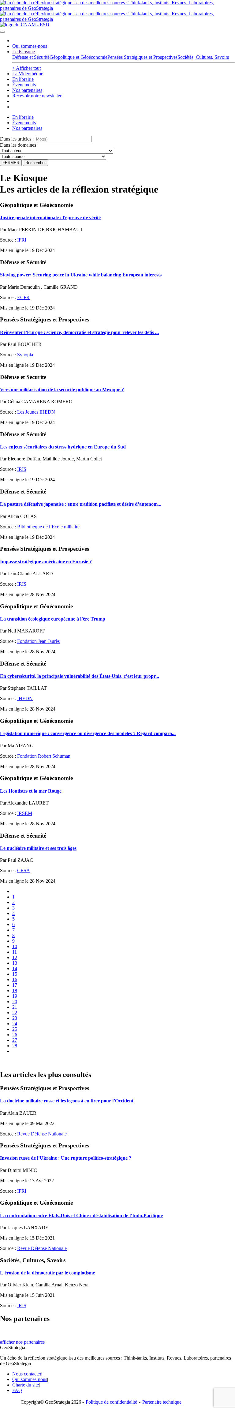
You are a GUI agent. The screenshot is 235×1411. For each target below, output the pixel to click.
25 (14, 1029)
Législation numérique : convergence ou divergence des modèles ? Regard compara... (88, 733)
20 (14, 1001)
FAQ (17, 1390)
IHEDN (25, 698)
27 (14, 1040)
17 (14, 985)
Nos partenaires (27, 90)
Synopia (25, 354)
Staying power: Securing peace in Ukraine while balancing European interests (81, 274)
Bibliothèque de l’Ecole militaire (48, 526)
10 (14, 946)
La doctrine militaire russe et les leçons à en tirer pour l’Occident (66, 1100)
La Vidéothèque (27, 73)
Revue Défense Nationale (42, 1133)
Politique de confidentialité (111, 1402)
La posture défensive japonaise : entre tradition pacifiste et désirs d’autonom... (80, 504)
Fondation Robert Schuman (43, 756)
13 (14, 963)
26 (14, 1034)
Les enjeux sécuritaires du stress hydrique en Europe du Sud (63, 446)
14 (14, 968)
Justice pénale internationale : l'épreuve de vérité (50, 217)
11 (14, 952)
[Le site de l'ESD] (24, 24)
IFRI (21, 239)
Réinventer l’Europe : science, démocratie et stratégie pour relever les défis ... (79, 332)
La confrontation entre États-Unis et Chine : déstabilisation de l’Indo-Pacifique (81, 1215)
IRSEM (24, 813)
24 (14, 1023)
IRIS (21, 469)
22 (14, 1012)
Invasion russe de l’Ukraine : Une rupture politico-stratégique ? (65, 1158)
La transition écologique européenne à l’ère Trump (52, 618)
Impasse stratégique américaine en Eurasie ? (46, 561)
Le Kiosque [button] (23, 51)
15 (14, 974)
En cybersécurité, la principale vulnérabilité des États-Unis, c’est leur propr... (79, 676)
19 (14, 996)
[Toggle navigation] (2, 32)
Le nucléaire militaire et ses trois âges (38, 848)
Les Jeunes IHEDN (36, 412)
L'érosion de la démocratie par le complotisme (47, 1272)
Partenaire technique (174, 1402)
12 (14, 957)
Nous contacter (26, 1373)
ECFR (23, 297)
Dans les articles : (17, 138)
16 (14, 979)
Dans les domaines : (19, 145)
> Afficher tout (26, 68)
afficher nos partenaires (22, 1342)
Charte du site (25, 1384)
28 (14, 1045)
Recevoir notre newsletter (37, 95)
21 (14, 1007)
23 (14, 1018)
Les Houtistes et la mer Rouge (31, 791)
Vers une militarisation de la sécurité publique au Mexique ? (62, 389)
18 (14, 990)
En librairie (23, 79)
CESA (23, 870)
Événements (24, 84)
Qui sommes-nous (29, 46)
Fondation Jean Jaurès (38, 641)
